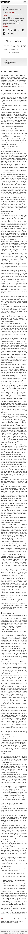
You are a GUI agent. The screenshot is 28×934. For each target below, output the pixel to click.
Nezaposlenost (7, 63)
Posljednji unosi (7, 933)
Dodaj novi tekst (20, 933)
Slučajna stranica (5, 931)
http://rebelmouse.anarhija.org (10, 920)
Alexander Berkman (11, 12)
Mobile (14, 933)
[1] (23, 86)
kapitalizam (15, 14)
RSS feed (12, 931)
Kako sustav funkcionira (10, 62)
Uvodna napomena (8, 61)
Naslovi (17, 931)
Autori (21, 931)
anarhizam (8, 14)
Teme (25, 931)
